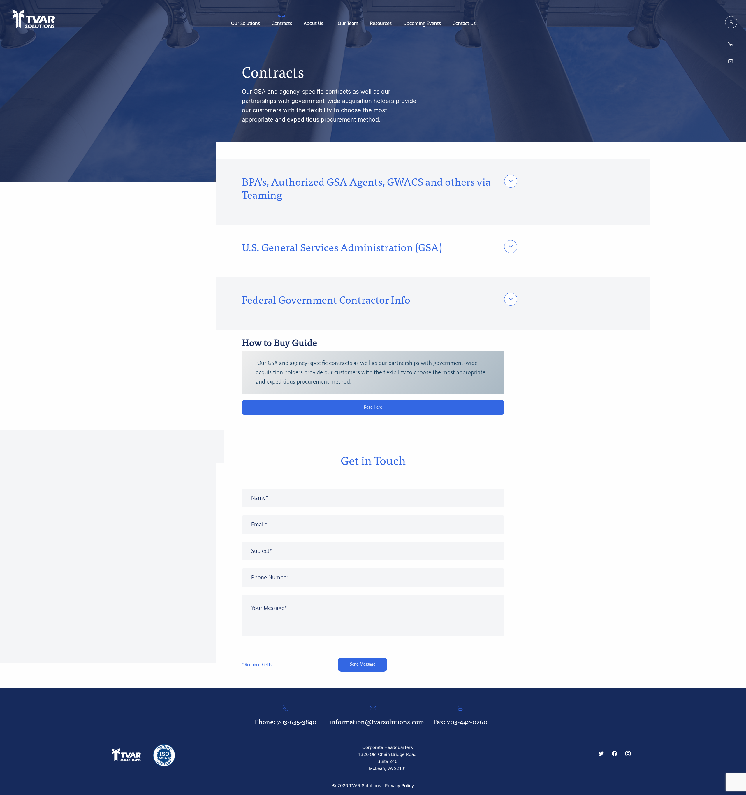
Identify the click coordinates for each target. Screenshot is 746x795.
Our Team (348, 23)
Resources (381, 23)
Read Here (373, 407)
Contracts (282, 23)
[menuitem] (245, 21)
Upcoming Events (422, 23)
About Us (313, 23)
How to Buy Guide (279, 341)
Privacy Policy (399, 785)
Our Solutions (245, 23)
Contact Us (464, 23)
